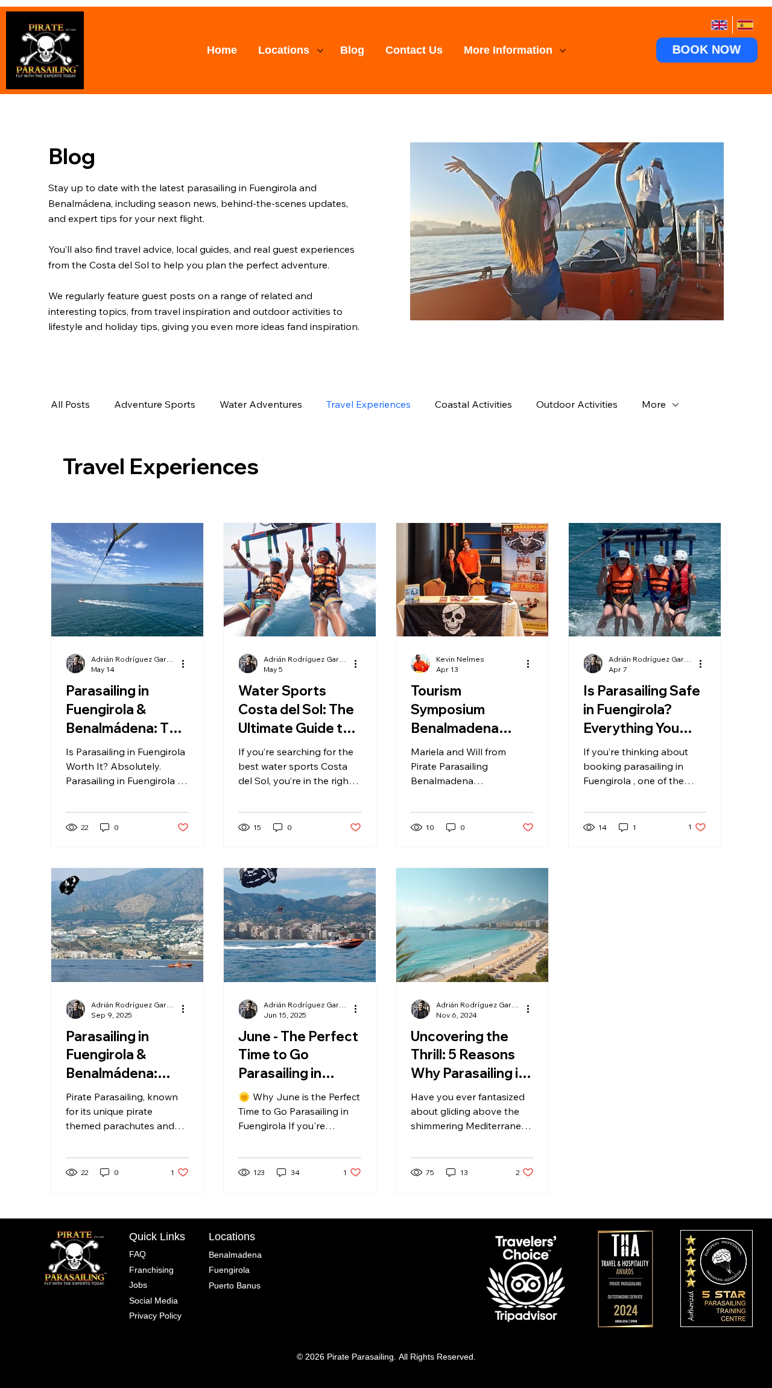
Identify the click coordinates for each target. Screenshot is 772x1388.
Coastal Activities (473, 404)
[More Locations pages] (320, 51)
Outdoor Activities (577, 404)
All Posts (70, 404)
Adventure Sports (154, 404)
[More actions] (187, 663)
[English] (719, 25)
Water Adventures (261, 404)
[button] (707, 50)
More (654, 404)
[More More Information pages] (563, 51)
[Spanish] (745, 25)
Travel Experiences (368, 404)
